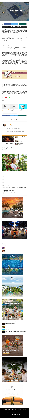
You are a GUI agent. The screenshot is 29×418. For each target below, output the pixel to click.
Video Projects (9, 409)
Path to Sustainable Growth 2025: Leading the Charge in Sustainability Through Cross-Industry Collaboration (14, 182)
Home (2, 21)
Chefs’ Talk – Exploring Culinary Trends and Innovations (11, 185)
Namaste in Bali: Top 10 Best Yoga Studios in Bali (22, 140)
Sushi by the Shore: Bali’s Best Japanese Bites (10, 323)
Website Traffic (13, 410)
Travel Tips (21, 12)
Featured (16, 12)
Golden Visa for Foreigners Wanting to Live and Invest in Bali (5, 110)
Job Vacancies (24, 409)
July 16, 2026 (6, 250)
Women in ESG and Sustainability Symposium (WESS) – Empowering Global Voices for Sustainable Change (15, 188)
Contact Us (16, 410)
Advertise (6, 409)
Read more (3, 149)
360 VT (12, 409)
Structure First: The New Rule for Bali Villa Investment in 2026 (12, 192)
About (3, 409)
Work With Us (15, 409)
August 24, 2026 (20, 138)
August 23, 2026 (20, 141)
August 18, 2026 (20, 144)
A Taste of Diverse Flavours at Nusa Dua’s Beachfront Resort (7, 143)
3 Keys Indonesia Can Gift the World (9, 190)
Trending (24, 12)
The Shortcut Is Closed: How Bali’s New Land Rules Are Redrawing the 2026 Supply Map (15, 176)
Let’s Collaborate (19, 409)
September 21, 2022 (11, 12)
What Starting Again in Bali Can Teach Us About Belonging (22, 143)
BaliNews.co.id (14, 414)
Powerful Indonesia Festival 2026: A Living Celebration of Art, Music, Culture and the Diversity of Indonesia (14, 240)
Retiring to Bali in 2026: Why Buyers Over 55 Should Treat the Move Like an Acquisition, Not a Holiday (22, 137)
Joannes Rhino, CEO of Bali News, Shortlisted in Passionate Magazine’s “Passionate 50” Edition (15, 179)
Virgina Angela (6, 12)
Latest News (18, 12)
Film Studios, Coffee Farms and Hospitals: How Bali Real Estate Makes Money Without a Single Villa (13, 172)
